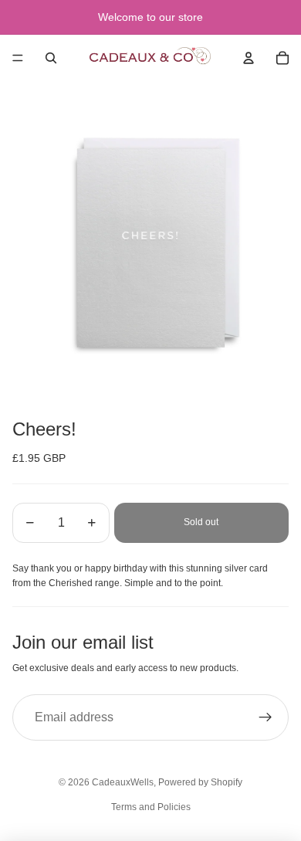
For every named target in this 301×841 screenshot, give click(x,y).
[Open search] (51, 58)
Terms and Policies (151, 807)
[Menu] (18, 58)
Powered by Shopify (200, 782)
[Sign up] (265, 717)
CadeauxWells (123, 782)
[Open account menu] (248, 58)
